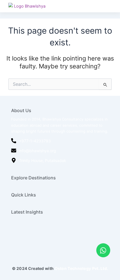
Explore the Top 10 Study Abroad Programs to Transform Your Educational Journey (57, 243)
